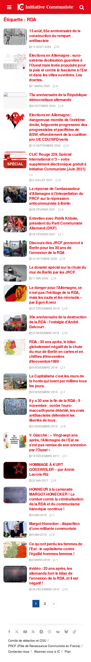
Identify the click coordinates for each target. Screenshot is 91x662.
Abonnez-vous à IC (47, 651)
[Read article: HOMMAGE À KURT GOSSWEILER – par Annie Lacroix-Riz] (15, 470)
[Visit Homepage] (45, 7)
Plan (68, 651)
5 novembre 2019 (45, 426)
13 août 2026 (41, 47)
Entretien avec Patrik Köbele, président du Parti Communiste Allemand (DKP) (55, 223)
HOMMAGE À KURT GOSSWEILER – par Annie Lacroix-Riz (51, 469)
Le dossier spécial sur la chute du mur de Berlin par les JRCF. (57, 269)
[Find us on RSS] (33, 631)
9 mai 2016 (39, 515)
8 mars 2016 (41, 560)
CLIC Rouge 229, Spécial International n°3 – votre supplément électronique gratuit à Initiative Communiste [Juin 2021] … (57, 163)
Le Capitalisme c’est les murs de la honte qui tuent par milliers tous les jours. (58, 380)
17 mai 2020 (40, 278)
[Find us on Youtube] (25, 631)
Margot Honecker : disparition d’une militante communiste (54, 526)
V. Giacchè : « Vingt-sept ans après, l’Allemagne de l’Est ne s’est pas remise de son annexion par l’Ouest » (57, 442)
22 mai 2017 (40, 480)
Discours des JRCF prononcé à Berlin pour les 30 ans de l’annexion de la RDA (56, 247)
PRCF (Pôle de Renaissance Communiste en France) (44, 646)
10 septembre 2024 (46, 145)
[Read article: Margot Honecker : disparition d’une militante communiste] (15, 529)
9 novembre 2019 (45, 367)
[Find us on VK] (58, 631)
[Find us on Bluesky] (66, 631)
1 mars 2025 (41, 86)
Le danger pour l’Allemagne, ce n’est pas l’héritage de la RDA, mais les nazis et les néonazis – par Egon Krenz (55, 295)
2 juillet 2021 (42, 180)
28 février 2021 (44, 209)
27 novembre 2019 (45, 333)
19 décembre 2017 (46, 456)
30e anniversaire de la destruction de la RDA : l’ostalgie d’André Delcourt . (58, 321)
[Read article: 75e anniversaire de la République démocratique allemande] (15, 100)
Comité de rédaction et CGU (27, 640)
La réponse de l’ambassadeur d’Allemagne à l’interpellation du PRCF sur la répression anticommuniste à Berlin (56, 196)
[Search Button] (81, 7)
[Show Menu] (9, 7)
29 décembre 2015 (46, 589)
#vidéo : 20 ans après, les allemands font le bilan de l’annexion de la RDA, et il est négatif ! (53, 576)
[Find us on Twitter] (17, 631)
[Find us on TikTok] (74, 631)
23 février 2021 (44, 234)
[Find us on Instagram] (49, 631)
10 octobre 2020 (44, 259)
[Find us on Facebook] (9, 631)
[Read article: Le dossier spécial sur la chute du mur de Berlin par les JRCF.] (15, 273)
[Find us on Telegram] (41, 631)
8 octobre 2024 (44, 106)
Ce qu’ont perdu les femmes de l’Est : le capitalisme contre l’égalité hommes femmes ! (55, 548)
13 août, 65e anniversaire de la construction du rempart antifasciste (54, 35)
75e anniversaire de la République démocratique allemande (58, 97)
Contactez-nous (18, 651)
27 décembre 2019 (46, 308)
